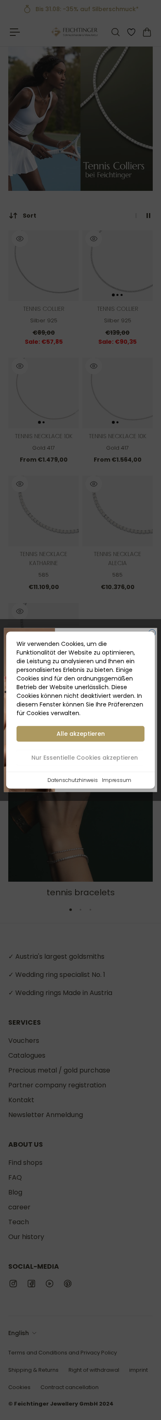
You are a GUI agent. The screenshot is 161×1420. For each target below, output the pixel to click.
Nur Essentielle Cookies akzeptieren (84, 757)
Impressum (116, 780)
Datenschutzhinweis (72, 780)
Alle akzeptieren (81, 734)
